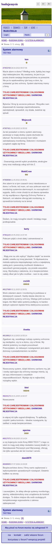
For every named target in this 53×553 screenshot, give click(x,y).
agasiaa (26, 430)
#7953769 (7, 68)
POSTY (6, 27)
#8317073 (7, 439)
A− (43, 4)
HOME (4, 40)
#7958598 (7, 180)
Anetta (26, 329)
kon (26, 59)
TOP (26, 27)
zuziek (26, 281)
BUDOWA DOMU (16, 40)
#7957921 (7, 128)
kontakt (17, 535)
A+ (49, 4)
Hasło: (27, 35)
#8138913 (7, 336)
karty (26, 229)
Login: (6, 35)
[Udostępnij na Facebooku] (49, 51)
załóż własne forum (33, 535)
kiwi (27, 387)
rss (9, 535)
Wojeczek (26, 120)
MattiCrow (26, 171)
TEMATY (16, 27)
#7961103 (7, 235)
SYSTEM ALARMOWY (34, 40)
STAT (33, 27)
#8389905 (7, 464)
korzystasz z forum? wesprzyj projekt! (26, 539)
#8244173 (7, 396)
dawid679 (26, 458)
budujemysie (9, 4)
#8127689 (7, 289)
